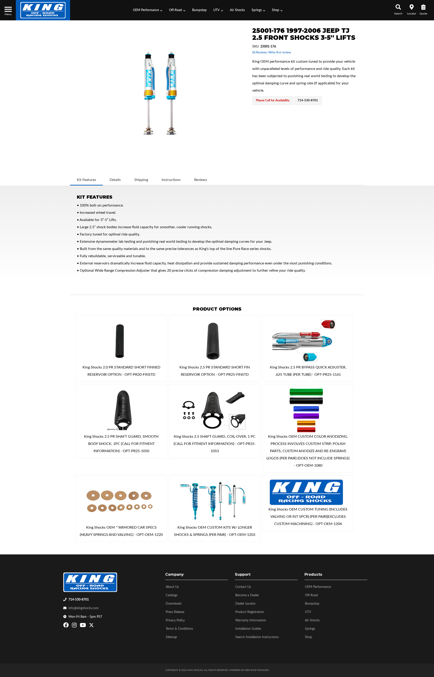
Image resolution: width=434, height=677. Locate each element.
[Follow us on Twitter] (91, 626)
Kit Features (86, 180)
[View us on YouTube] (83, 626)
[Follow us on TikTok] (96, 626)
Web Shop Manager (257, 670)
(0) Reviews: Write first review (271, 52)
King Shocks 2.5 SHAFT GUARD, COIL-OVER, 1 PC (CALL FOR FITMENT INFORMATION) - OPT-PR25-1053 (215, 444)
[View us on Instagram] (75, 626)
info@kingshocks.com (83, 608)
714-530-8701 (78, 599)
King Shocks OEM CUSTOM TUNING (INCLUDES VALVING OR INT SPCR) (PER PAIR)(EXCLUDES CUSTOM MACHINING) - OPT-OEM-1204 (308, 517)
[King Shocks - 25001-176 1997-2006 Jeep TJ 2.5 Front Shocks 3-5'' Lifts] (160, 93)
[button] (148, 10)
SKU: (255, 46)
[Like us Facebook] (66, 626)
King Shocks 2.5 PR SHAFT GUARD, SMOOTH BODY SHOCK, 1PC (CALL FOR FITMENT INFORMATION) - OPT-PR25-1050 (121, 444)
